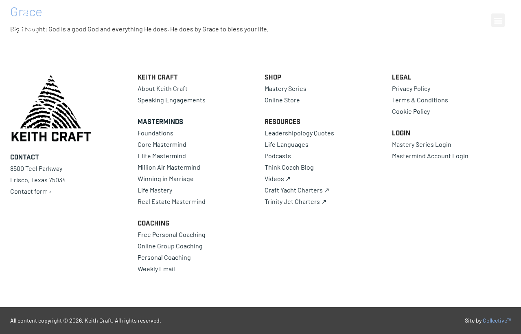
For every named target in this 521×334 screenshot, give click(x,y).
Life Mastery (155, 190)
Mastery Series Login (421, 144)
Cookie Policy (411, 111)
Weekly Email (156, 268)
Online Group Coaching (170, 246)
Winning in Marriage (166, 178)
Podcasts (278, 155)
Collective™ (497, 320)
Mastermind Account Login (430, 155)
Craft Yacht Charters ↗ (297, 190)
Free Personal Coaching (172, 234)
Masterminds (160, 121)
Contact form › (30, 191)
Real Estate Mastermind (172, 201)
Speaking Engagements (172, 100)
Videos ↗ (278, 178)
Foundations (155, 133)
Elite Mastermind (162, 155)
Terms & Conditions (420, 100)
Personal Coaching (164, 257)
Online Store (282, 100)
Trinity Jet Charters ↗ (295, 201)
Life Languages (287, 144)
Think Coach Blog (289, 167)
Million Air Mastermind (169, 167)
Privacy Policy (411, 88)
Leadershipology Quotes (299, 133)
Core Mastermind (162, 144)
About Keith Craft (163, 88)
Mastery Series (285, 88)
